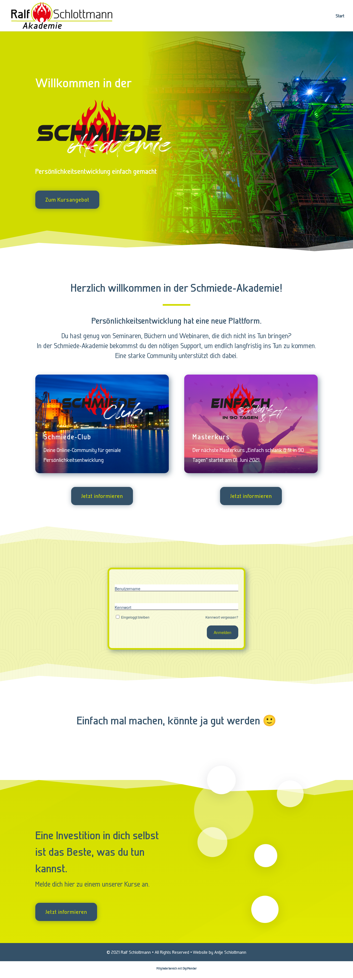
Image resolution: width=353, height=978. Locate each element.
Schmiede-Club (67, 437)
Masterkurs (211, 437)
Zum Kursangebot (67, 199)
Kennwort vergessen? (221, 617)
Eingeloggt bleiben (135, 617)
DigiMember (190, 968)
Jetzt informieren (102, 496)
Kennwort (123, 607)
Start (340, 16)
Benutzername (127, 588)
